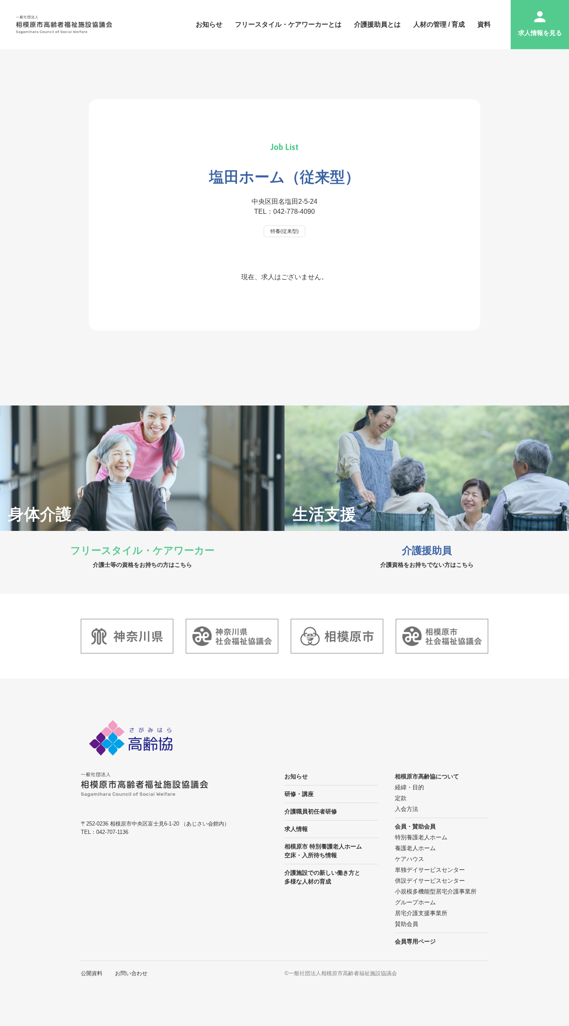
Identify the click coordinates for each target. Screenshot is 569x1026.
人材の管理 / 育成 (439, 24)
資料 (484, 24)
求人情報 (296, 829)
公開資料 (91, 973)
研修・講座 (299, 794)
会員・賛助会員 (415, 826)
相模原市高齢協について (427, 776)
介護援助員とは (377, 24)
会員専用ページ (415, 941)
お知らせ (209, 24)
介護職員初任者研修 (310, 811)
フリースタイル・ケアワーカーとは (288, 24)
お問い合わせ (131, 973)
